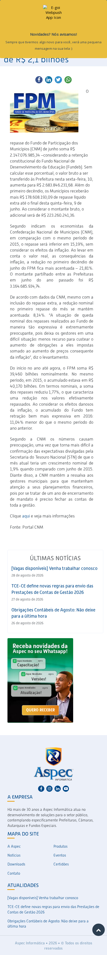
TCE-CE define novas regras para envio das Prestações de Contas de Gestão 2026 (53, 909)
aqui (26, 515)
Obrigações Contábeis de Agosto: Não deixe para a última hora (48, 924)
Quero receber (40, 710)
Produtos (60, 846)
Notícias (13, 855)
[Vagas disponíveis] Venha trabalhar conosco (54, 568)
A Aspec (14, 846)
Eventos (60, 855)
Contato (13, 873)
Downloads (16, 864)
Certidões (61, 864)
